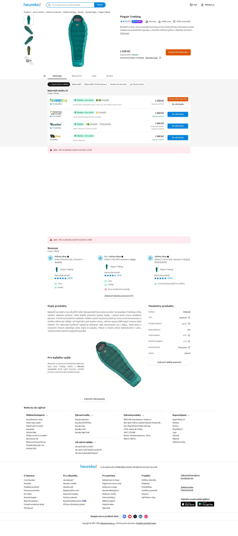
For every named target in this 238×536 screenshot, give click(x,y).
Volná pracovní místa (32, 490)
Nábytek (176, 439)
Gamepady (30, 429)
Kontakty (27, 483)
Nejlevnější (76, 84)
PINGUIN (186, 312)
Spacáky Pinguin (91, 12)
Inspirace (145, 494)
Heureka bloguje (30, 497)
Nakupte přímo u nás (71, 490)
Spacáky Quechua (82, 419)
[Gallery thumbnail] (28, 20)
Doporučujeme (180, 415)
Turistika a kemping (69, 12)
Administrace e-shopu (110, 480)
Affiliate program (108, 501)
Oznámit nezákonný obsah (34, 504)
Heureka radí (68, 487)
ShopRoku (145, 483)
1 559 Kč (159, 101)
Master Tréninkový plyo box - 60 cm (137, 435)
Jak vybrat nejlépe (84, 442)
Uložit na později (183, 21)
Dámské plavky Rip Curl (35, 445)
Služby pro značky (109, 494)
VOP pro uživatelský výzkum (74, 504)
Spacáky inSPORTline (83, 423)
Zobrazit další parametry (169, 362)
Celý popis (124, 33)
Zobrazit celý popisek (94, 399)
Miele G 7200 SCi (130, 439)
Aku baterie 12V (32, 439)
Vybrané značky (82, 415)
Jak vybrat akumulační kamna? (86, 453)
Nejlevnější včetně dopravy (95, 84)
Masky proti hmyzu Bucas (36, 442)
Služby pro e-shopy (109, 487)
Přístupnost (28, 508)
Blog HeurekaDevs (31, 501)
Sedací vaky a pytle (33, 423)
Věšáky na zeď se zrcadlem (36, 435)
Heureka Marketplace (110, 490)
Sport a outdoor (38, 12)
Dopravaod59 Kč (158, 104)
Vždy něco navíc (151, 58)
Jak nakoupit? (68, 480)
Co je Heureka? (29, 480)
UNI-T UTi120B (129, 432)
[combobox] (70, 4)
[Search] (44, 76)
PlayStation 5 (178, 429)
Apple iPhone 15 (179, 419)
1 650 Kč (159, 113)
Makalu (133, 259)
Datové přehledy (108, 497)
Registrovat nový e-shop (111, 483)
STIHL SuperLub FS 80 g (133, 429)
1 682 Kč (159, 123)
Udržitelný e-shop (148, 497)
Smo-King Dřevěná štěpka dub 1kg (137, 426)
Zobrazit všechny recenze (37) (118, 295)
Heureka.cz (27, 12)
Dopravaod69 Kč (158, 129)
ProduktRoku (147, 487)
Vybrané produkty (132, 415)
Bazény (175, 426)
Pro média (27, 494)
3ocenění (105, 100)
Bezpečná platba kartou (72, 501)
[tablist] (106, 76)
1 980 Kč (159, 136)
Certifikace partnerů (149, 490)
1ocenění (102, 112)
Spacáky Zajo (80, 426)
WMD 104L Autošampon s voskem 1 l (138, 419)
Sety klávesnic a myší (34, 419)
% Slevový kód (105, 124)
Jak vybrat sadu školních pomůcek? (88, 450)
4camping (58, 262)
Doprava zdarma (158, 116)
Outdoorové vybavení (53, 12)
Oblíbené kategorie (35, 415)
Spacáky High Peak (82, 432)
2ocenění (93, 124)
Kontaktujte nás (187, 478)
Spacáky (81, 12)
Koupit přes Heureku (178, 99)
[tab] (57, 76)
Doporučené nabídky (60, 84)
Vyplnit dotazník (187, 490)
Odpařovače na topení (34, 426)
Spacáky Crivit (80, 429)
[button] (57, 76)
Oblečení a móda (179, 442)
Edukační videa (108, 504)
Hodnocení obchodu (118, 84)
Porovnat (152, 21)
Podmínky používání (31, 487)
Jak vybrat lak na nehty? (84, 447)
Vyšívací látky (31, 432)
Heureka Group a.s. (108, 523)
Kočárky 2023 (31, 448)
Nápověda (106, 508)
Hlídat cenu (166, 21)
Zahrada (176, 435)
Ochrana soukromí (70, 497)
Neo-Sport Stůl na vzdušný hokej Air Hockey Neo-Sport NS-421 (143, 423)
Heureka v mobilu (69, 483)
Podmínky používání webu (146, 523)
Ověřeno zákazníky (149, 480)
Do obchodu (178, 104)
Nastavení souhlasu (70, 494)
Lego (175, 432)
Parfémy (176, 423)
